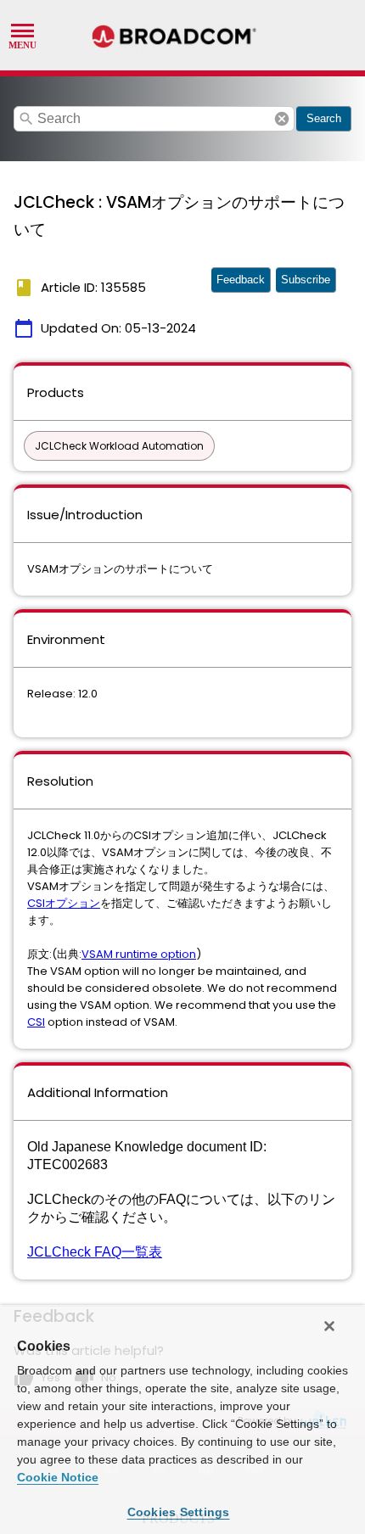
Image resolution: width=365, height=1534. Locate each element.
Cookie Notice (57, 1477)
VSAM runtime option (138, 954)
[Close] (329, 1326)
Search (323, 118)
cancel (281, 118)
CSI (36, 1022)
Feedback (240, 279)
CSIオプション (63, 903)
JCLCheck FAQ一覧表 (94, 1252)
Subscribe (305, 279)
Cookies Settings (178, 1512)
